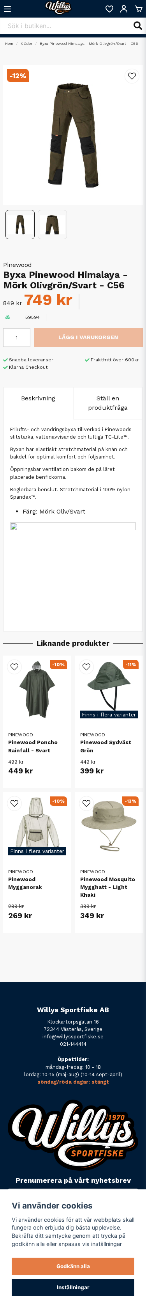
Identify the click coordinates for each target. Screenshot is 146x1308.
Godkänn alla (73, 1266)
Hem (9, 43)
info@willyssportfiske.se (73, 1037)
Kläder (26, 43)
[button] (132, 76)
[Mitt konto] (123, 9)
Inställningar (73, 1287)
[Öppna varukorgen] (138, 9)
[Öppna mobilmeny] (7, 9)
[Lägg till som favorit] (109, 9)
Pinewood (17, 264)
